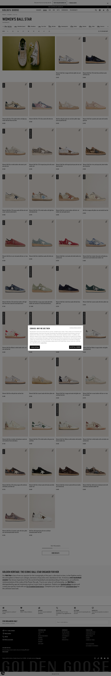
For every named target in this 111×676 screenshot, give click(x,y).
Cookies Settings (35, 347)
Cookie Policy (44, 342)
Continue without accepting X (75, 327)
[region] (55, 338)
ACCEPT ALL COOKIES (75, 347)
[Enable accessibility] (3, 673)
